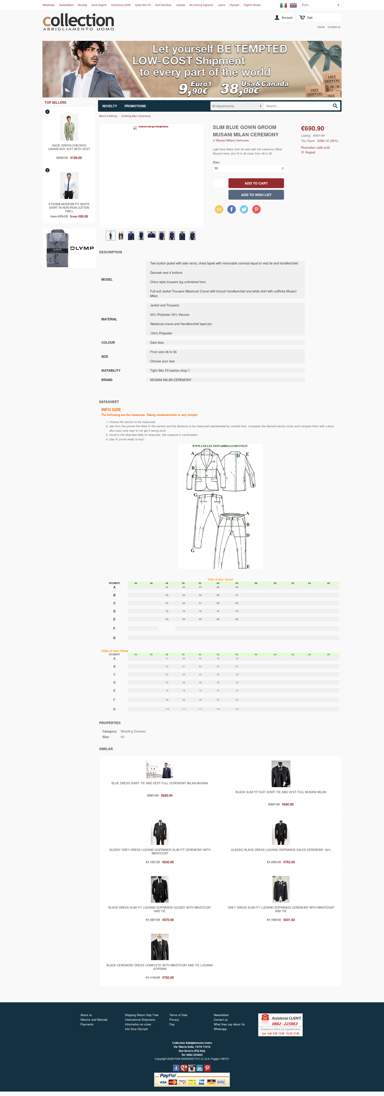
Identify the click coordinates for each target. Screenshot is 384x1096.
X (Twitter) (244, 210)
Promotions (135, 106)
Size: (216, 162)
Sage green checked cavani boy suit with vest (69, 147)
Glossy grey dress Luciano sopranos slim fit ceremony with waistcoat (159, 851)
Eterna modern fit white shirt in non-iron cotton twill (69, 207)
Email (218, 209)
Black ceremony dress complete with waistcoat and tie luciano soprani (159, 967)
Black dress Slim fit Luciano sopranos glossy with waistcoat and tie (159, 909)
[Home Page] (78, 28)
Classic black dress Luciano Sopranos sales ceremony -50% (281, 850)
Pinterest (256, 209)
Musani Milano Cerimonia (232, 140)
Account (287, 17)
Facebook (231, 209)
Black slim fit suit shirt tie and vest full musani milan (281, 792)
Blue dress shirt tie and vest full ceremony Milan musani (160, 783)
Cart (309, 17)
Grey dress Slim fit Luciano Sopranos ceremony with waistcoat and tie (281, 909)
